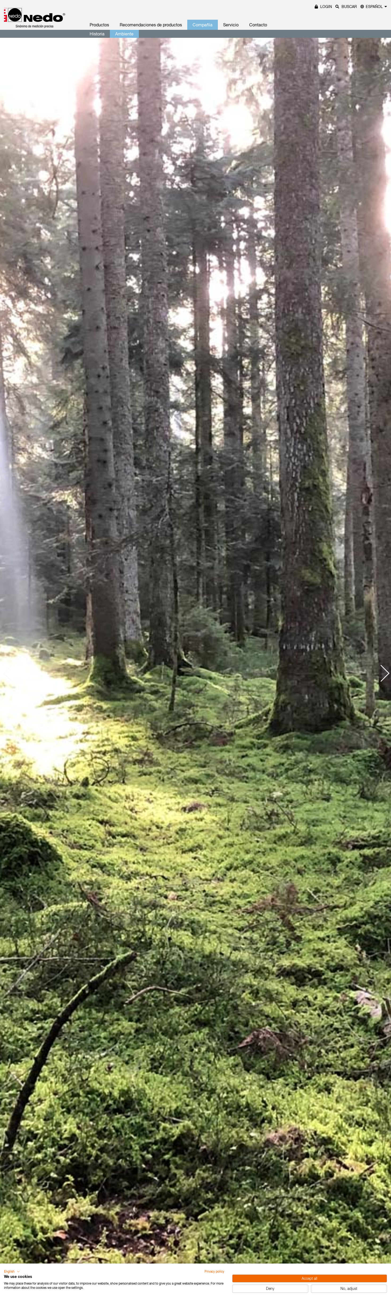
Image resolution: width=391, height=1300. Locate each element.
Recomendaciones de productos (151, 24)
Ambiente (124, 33)
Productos (99, 24)
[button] (12, 1271)
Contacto (258, 24)
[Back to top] (377, 1215)
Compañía (203, 24)
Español (374, 7)
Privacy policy (214, 1271)
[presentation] (11, 673)
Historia (97, 33)
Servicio (231, 24)
